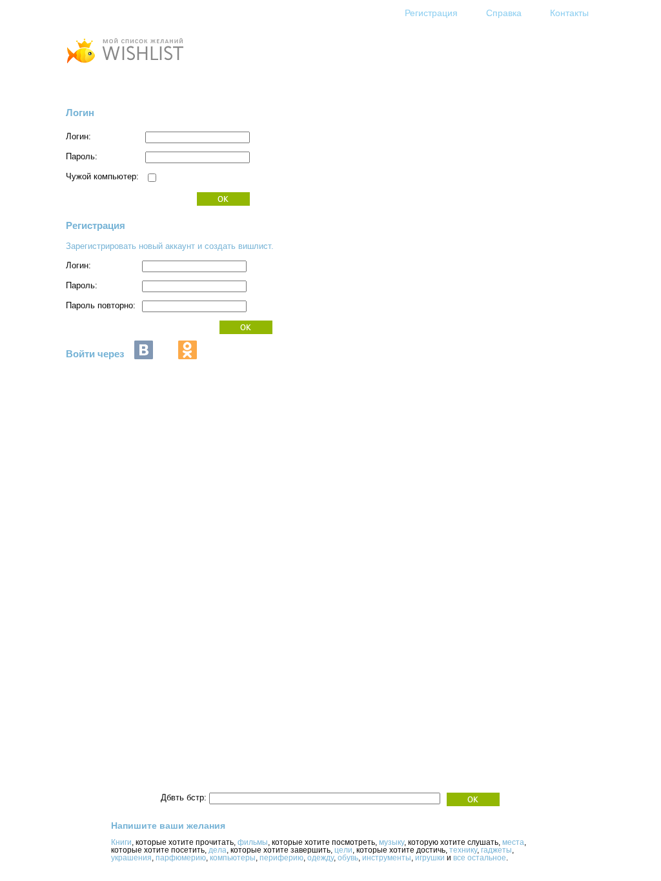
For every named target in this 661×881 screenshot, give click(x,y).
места (513, 842)
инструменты (386, 858)
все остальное (479, 858)
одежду (320, 858)
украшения (131, 858)
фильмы (253, 842)
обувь (348, 858)
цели (343, 850)
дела (217, 850)
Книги (121, 842)
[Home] (124, 65)
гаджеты (496, 850)
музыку (391, 842)
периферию (281, 858)
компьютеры (233, 858)
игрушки (430, 858)
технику (463, 850)
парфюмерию (181, 858)
